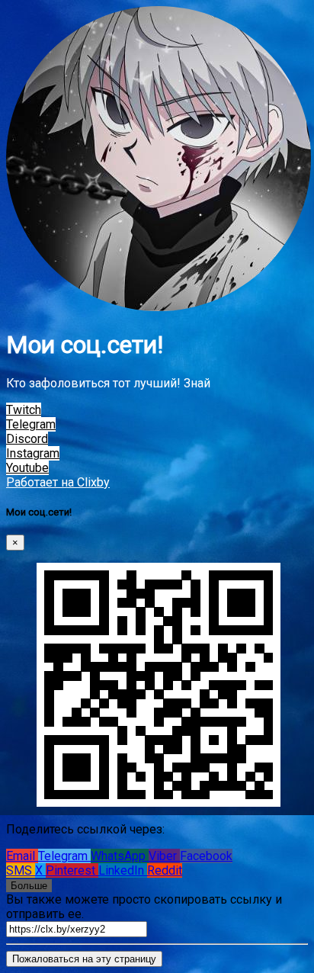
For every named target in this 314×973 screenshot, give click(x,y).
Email (22, 856)
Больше (29, 885)
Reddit (164, 870)
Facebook (206, 856)
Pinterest (72, 870)
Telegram (64, 856)
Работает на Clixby (58, 482)
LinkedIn (122, 870)
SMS (20, 870)
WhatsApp (120, 856)
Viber (164, 856)
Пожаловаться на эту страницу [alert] (84, 959)
